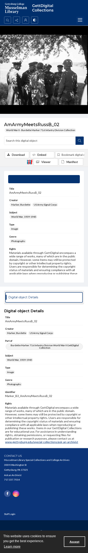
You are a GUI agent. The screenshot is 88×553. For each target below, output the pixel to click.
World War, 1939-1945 (23, 216)
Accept (74, 541)
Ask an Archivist (12, 475)
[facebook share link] (7, 493)
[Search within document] (80, 141)
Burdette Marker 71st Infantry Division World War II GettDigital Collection (45, 346)
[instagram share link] (16, 493)
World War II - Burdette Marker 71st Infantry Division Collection (40, 130)
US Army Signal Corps (45, 204)
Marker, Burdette (20, 204)
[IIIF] (29, 161)
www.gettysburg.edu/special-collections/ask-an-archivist (41, 442)
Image (14, 228)
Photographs (18, 241)
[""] (44, 8)
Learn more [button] (12, 546)
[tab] (44, 179)
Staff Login (9, 514)
